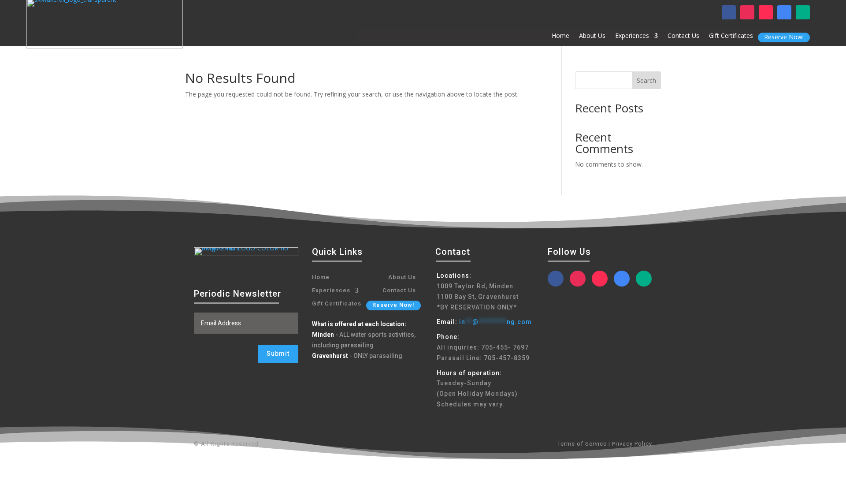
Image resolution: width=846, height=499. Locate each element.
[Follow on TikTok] (766, 12)
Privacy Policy (631, 443)
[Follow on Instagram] (747, 12)
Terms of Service (582, 443)
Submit (278, 353)
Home (560, 36)
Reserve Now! (784, 37)
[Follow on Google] (784, 12)
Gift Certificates (731, 36)
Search (646, 80)
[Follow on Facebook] (729, 12)
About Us (592, 36)
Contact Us (683, 36)
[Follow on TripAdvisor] (803, 12)
